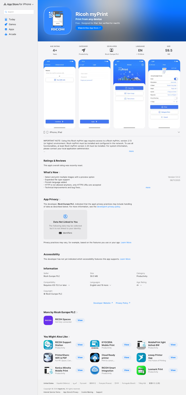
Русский (83, 383)
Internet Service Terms (52, 392)
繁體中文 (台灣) (154, 383)
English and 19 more (99, 285)
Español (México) (63, 383)
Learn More (126, 242)
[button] (19, 19)
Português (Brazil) (128, 383)
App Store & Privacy (70, 392)
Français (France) (105, 383)
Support (99, 392)
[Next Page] (183, 94)
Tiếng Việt (142, 383)
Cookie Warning (87, 392)
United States (49, 383)
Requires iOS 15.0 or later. (55, 285)
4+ (138, 285)
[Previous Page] (41, 94)
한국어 (117, 383)
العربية (75, 383)
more (131, 151)
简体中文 (93, 383)
